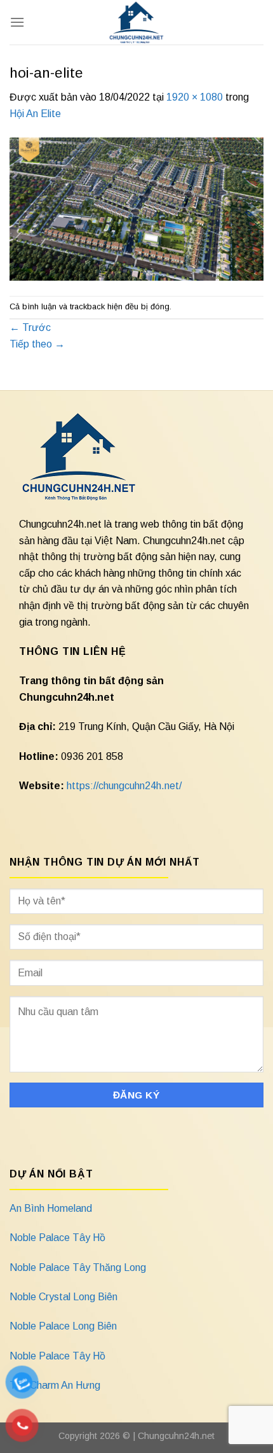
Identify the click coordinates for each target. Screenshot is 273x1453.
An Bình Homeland (51, 1208)
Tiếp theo (37, 344)
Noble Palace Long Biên (63, 1326)
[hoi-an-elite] (136, 207)
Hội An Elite (35, 113)
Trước (30, 327)
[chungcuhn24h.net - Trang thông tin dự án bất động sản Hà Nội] (136, 22)
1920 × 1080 (194, 97)
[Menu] (17, 22)
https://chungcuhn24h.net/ (124, 785)
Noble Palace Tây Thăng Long (78, 1267)
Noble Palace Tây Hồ (57, 1237)
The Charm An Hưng (55, 1385)
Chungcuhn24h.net (176, 1436)
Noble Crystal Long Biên (63, 1296)
